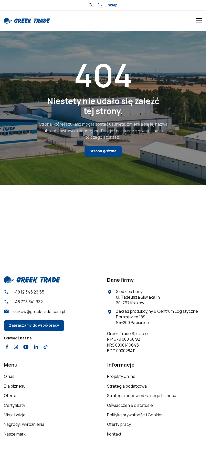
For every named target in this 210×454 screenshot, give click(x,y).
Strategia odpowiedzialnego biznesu (141, 395)
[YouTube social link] (26, 347)
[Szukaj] (90, 5)
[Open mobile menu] (199, 21)
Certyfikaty (14, 405)
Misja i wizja (14, 415)
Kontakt (114, 434)
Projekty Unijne (121, 376)
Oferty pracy (119, 424)
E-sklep (111, 5)
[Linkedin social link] (36, 347)
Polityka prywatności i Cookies (135, 415)
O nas (9, 376)
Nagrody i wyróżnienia (24, 424)
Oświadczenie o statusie (130, 405)
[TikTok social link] (45, 347)
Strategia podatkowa (127, 386)
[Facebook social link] (7, 347)
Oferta (10, 395)
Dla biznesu (15, 386)
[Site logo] (27, 20)
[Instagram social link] (15, 347)
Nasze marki (15, 434)
